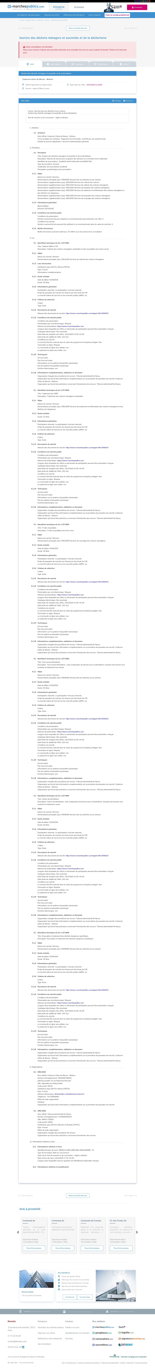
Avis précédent (27, 28)
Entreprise (58, 6)
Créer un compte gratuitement (117, 15)
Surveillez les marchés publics (28, 15)
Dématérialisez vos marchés (77, 1333)
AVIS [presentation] (32, 64)
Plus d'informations (34, 1248)
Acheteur (79, 7)
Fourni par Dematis (141, 1363)
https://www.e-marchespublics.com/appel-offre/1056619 (87, 313)
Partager (117, 101)
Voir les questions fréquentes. (32, 1295)
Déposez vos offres (51, 15)
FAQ (63, 1363)
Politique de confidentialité (110, 1363)
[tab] (30, 63)
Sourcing (69, 1338)
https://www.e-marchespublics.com (70, 326)
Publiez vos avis (72, 1327)
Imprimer (129, 101)
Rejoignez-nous (71, 1363)
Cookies (122, 1363)
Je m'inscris (69, 1297)
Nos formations (44, 1344)
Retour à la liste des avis (78, 28)
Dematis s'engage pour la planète (134, 1357)
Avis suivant (129, 28)
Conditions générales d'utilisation (89, 1363)
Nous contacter (94, 15)
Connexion (137, 7)
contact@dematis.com (17, 1341)
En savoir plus (85, 1297)
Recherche (130, 1363)
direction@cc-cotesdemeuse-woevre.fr (69, 1094)
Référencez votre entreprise (74, 15)
